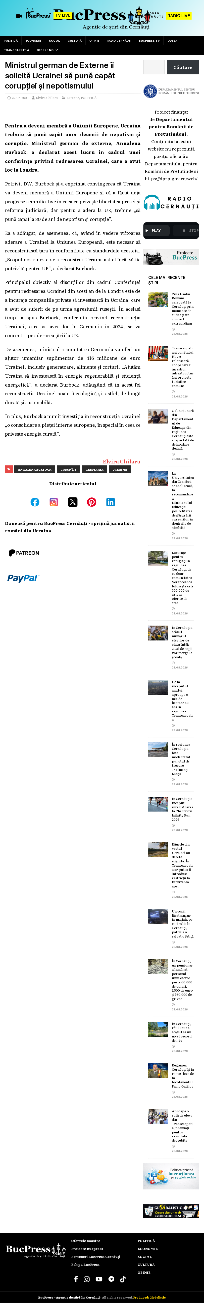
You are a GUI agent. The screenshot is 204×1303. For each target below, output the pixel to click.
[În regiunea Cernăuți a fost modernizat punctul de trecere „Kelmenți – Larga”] (158, 753)
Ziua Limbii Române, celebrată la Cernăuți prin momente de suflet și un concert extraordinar (183, 309)
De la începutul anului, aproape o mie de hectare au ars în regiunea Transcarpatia (182, 700)
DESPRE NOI (45, 50)
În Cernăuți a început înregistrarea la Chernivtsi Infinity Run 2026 (182, 809)
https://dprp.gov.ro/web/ (171, 178)
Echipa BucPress (85, 1264)
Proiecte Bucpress (87, 1248)
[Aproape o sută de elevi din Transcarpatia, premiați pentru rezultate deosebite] (158, 1120)
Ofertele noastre (85, 1240)
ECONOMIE (33, 40)
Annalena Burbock (34, 469)
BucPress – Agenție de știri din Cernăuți (69, 1297)
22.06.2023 (20, 97)
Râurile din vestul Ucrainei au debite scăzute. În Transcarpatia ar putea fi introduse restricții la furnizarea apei (182, 865)
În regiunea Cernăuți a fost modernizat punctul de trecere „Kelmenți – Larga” (181, 759)
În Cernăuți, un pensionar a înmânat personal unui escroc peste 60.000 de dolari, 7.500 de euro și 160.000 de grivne (182, 980)
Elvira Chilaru (47, 97)
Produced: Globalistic (149, 1297)
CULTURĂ (75, 40)
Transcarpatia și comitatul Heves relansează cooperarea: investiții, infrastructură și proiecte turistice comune (183, 367)
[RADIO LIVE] (149, 17)
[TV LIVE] (38, 16)
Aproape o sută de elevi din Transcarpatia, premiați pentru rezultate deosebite (182, 1126)
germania (94, 469)
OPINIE (94, 40)
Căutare (183, 67)
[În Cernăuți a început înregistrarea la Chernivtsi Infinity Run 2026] (158, 807)
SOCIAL (54, 40)
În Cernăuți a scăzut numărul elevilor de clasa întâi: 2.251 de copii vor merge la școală (182, 642)
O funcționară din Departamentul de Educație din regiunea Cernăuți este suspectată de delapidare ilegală (183, 429)
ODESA (172, 40)
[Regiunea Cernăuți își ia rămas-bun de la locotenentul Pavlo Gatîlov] (158, 1074)
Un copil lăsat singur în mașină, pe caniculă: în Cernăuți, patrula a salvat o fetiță (183, 924)
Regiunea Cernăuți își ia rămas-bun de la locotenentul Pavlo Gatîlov (183, 1075)
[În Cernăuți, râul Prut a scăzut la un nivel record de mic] (158, 1033)
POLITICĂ (11, 40)
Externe (73, 97)
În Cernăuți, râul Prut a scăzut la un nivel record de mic (182, 1032)
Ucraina (119, 469)
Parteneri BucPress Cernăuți (95, 1256)
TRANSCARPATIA (16, 50)
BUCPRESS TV (149, 40)
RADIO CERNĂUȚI (119, 40)
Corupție (68, 469)
